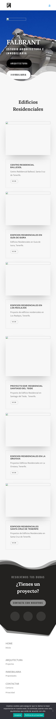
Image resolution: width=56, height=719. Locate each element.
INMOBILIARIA (18, 74)
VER (14, 181)
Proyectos (10, 664)
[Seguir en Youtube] (41, 616)
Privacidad (10, 692)
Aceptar (17, 715)
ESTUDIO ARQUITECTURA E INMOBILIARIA (25, 51)
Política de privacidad (34, 715)
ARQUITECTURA (19, 63)
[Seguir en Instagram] (28, 616)
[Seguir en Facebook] (15, 616)
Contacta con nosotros (28, 602)
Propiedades (11, 676)
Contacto (9, 687)
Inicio (8, 647)
